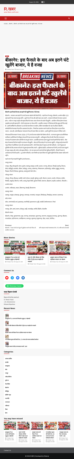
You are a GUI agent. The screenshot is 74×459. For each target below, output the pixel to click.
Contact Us (7, 450)
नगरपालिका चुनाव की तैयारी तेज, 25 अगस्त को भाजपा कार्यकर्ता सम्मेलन (21, 339)
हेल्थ (6, 413)
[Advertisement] (37, 39)
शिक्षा (6, 409)
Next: (54, 227)
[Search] (69, 18)
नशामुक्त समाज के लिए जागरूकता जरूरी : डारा (16, 346)
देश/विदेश (7, 384)
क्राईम (6, 362)
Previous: (20, 228)
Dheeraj (46, 456)
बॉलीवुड (7, 391)
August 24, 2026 (19, 261)
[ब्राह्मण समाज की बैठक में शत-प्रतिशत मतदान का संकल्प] (59, 248)
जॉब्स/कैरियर (8, 376)
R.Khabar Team (10, 69)
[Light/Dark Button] (43, 2)
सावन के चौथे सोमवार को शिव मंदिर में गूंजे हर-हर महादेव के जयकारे (36, 259)
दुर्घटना (7, 380)
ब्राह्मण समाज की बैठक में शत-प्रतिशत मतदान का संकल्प (18, 332)
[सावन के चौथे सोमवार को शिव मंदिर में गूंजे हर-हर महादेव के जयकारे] (37, 248)
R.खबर (10, 9)
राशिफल (7, 405)
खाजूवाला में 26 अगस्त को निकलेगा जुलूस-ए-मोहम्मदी (17, 318)
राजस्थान (17, 252)
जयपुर (6, 373)
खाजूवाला (7, 366)
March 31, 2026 (20, 69)
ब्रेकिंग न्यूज (57, 252)
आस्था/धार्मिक (8, 252)
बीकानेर (7, 56)
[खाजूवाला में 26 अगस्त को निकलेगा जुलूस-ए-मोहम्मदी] (14, 248)
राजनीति (7, 398)
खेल (6, 369)
